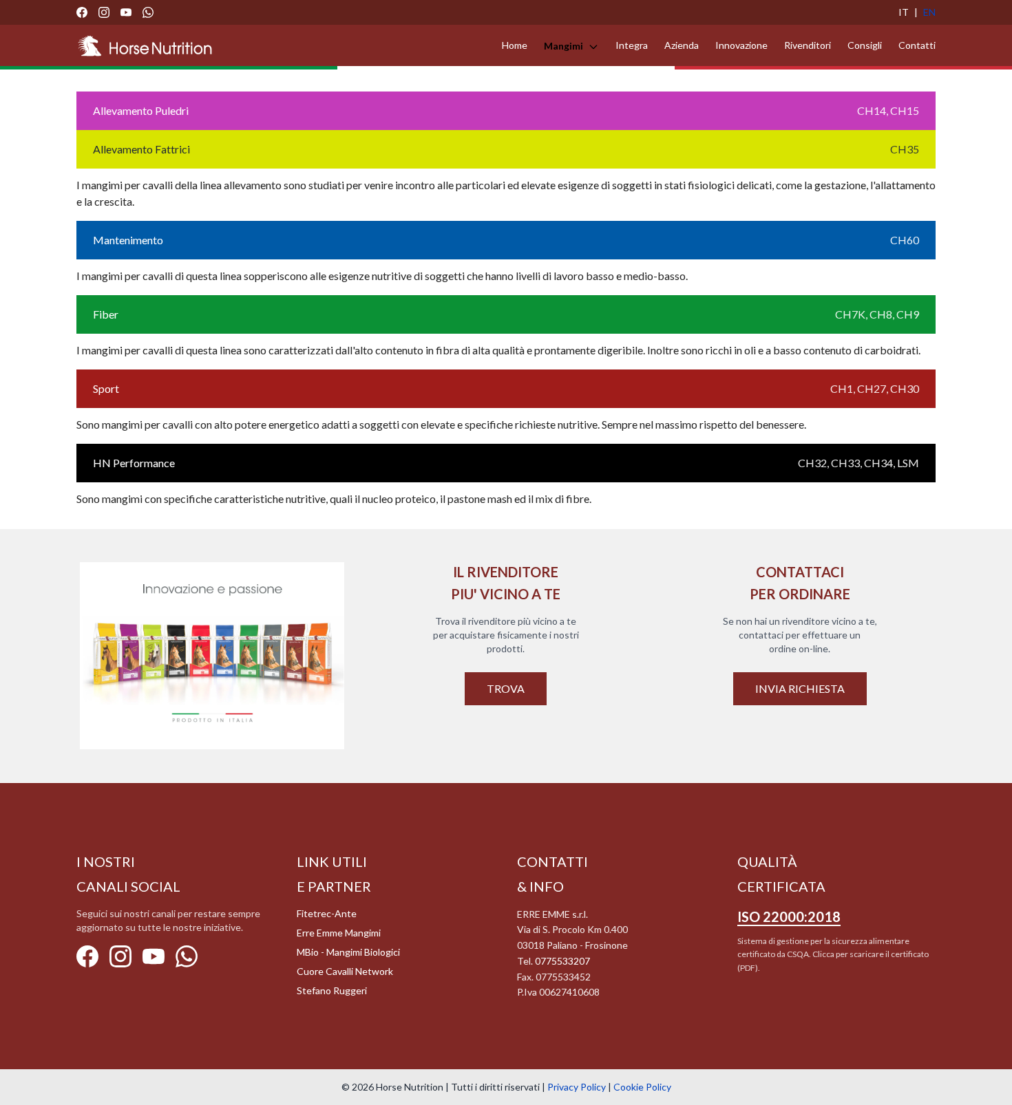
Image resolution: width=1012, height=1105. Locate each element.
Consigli (864, 45)
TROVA (506, 688)
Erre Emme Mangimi (339, 932)
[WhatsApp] (148, 12)
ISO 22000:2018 (789, 916)
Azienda (681, 45)
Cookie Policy (642, 1087)
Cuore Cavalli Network (345, 971)
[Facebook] (81, 12)
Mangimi (564, 46)
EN (929, 12)
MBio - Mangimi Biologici (348, 952)
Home (514, 45)
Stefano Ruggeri (332, 990)
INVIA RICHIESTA (800, 688)
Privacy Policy (576, 1087)
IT (903, 12)
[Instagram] (103, 12)
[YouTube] (125, 12)
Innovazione (741, 45)
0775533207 (562, 961)
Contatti (917, 45)
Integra (631, 45)
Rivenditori (807, 45)
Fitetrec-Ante (327, 913)
